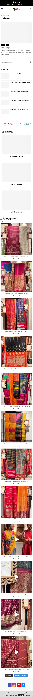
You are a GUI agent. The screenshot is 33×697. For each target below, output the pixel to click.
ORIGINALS (10, 4)
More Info (27, 695)
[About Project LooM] (16, 144)
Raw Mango (5, 48)
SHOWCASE (19, 4)
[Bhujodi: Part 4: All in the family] (5, 76)
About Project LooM (16, 156)
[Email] (23, 685)
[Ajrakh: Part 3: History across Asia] (5, 111)
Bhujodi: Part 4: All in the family (18, 73)
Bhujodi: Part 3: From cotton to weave (20, 82)
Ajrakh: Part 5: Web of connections (19, 91)
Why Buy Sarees (16, 212)
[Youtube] (19, 685)
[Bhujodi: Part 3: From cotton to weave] (5, 85)
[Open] (16, 239)
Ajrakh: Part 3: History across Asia (19, 109)
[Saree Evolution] (16, 172)
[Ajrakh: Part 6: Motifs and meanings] (5, 102)
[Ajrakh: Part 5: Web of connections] (5, 94)
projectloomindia (16, 224)
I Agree (21, 695)
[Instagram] (30, 252)
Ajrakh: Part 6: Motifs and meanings (19, 100)
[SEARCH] (30, 62)
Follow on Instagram (22, 675)
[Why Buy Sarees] (16, 200)
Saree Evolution (16, 184)
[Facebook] (10, 685)
